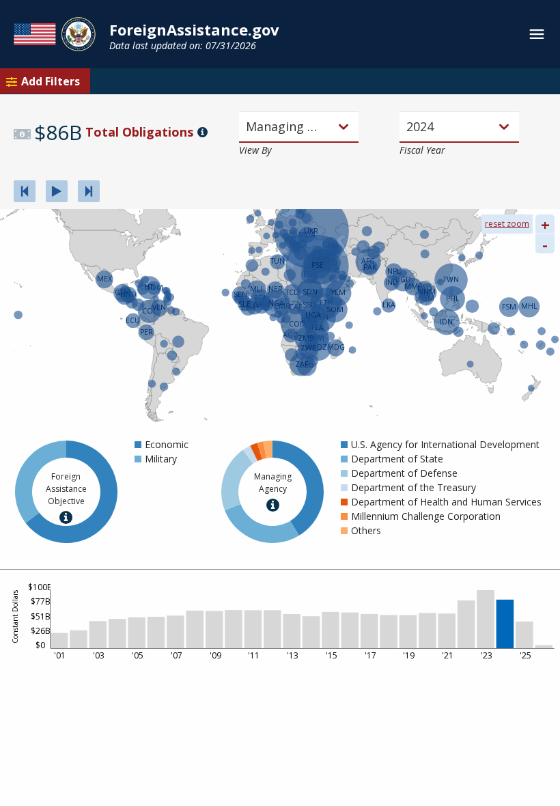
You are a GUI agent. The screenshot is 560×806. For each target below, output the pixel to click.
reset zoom (507, 224)
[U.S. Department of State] (55, 34)
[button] (165, 444)
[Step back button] (25, 191)
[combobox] (247, 127)
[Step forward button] (89, 191)
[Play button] (57, 191)
